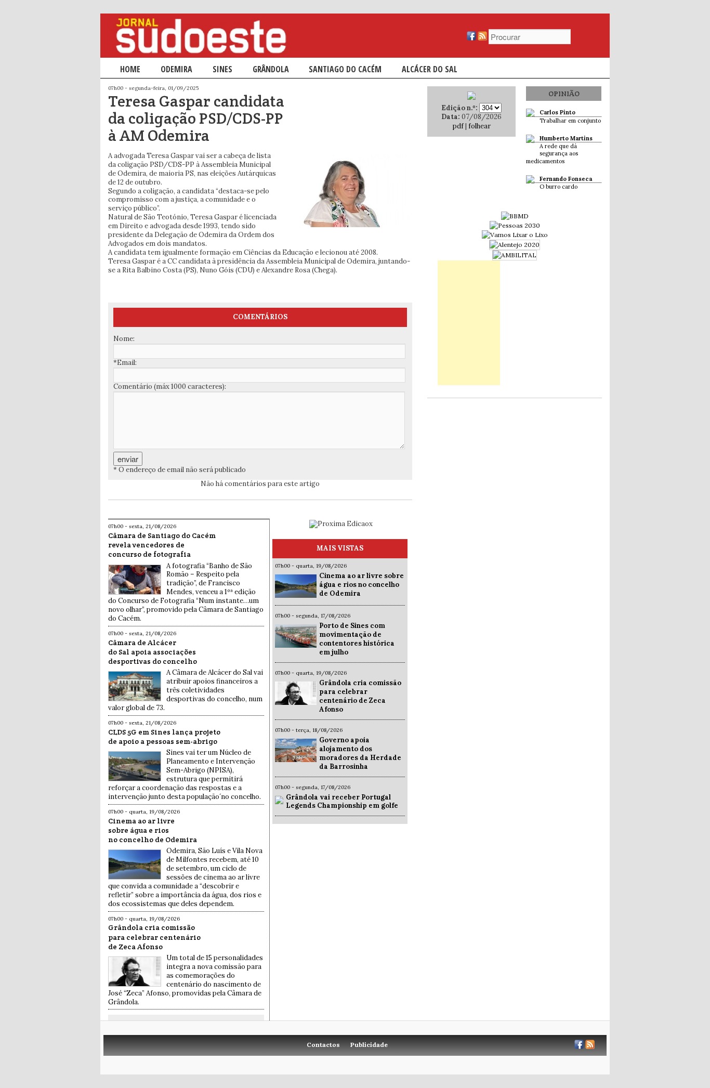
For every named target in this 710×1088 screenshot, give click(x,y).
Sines (222, 69)
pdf (458, 126)
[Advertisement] (469, 322)
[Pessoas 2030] (515, 225)
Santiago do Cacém (345, 69)
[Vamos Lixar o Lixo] (515, 235)
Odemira (176, 69)
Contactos (323, 1044)
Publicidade (369, 1044)
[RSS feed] (482, 38)
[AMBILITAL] (514, 255)
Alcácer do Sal (429, 69)
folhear (479, 126)
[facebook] (471, 38)
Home (130, 69)
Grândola (271, 69)
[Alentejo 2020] (514, 244)
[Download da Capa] (471, 97)
